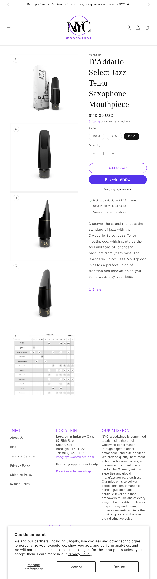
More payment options (118, 189)
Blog (13, 446)
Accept (76, 567)
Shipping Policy (21, 474)
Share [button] (97, 289)
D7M (116, 137)
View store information (109, 212)
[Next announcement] (149, 4)
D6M (98, 137)
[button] (8, 27)
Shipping (94, 121)
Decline (119, 567)
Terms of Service (22, 456)
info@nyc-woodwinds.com (75, 457)
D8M (131, 136)
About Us (17, 437)
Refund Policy (20, 484)
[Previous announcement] (7, 4)
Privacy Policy (79, 554)
